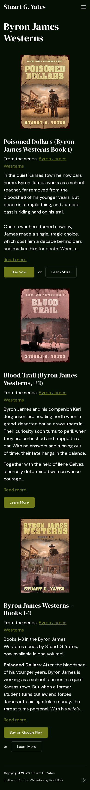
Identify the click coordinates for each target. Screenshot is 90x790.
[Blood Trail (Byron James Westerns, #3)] (45, 325)
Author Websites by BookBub (40, 780)
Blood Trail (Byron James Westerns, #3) (40, 379)
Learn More (61, 272)
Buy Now (19, 272)
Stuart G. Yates (25, 6)
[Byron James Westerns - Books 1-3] (45, 556)
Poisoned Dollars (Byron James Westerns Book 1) (39, 145)
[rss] (84, 782)
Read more (15, 260)
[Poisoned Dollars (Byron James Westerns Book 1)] (45, 92)
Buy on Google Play (26, 732)
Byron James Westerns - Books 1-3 (38, 609)
